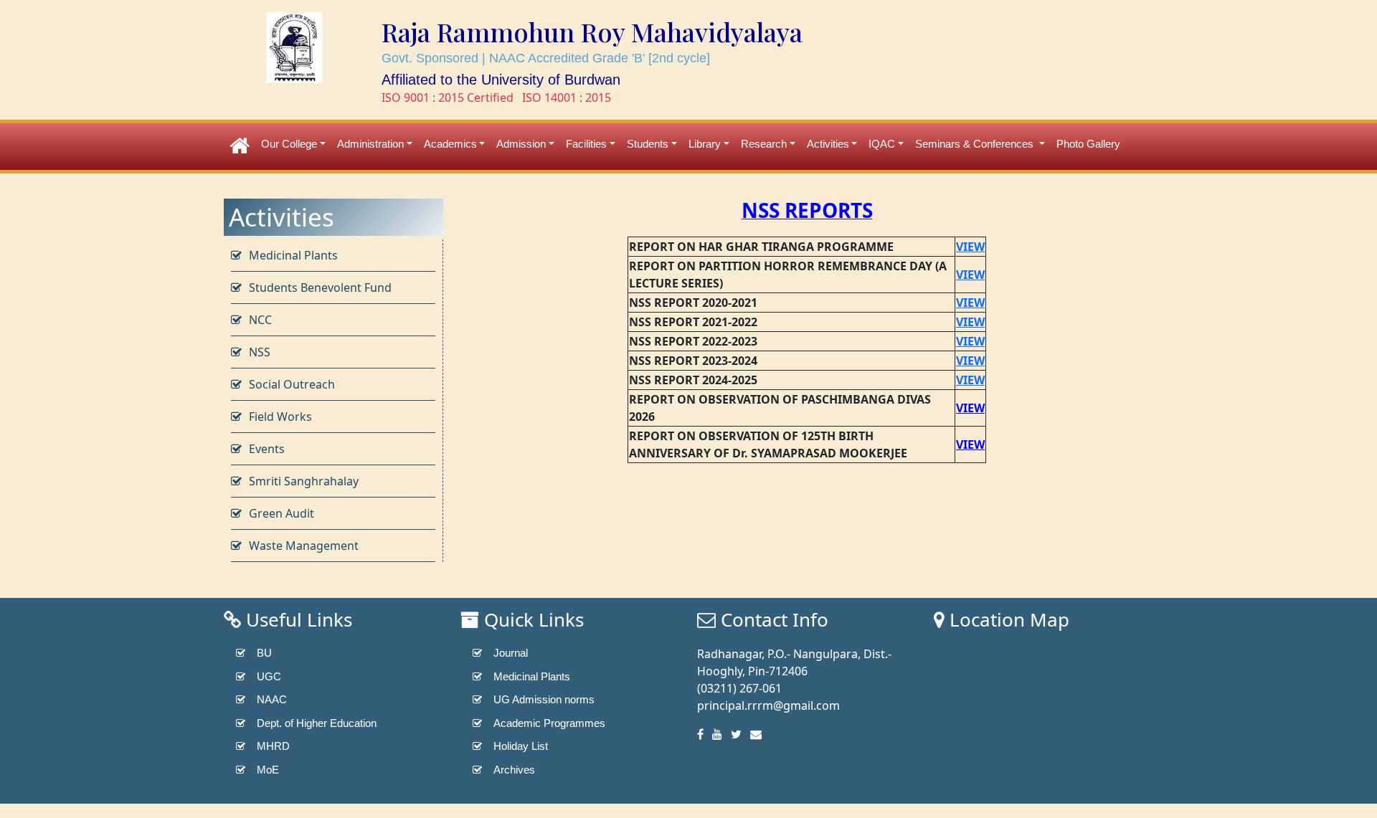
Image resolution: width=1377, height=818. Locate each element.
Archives (514, 770)
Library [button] (704, 144)
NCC (260, 320)
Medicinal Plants (293, 255)
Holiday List (520, 746)
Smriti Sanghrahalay (304, 481)
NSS (259, 352)
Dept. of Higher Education (317, 723)
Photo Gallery (1088, 144)
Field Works (280, 416)
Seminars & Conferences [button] (975, 144)
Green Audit (281, 513)
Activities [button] (828, 144)
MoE (268, 770)
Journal (510, 653)
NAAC (272, 699)
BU (264, 653)
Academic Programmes (549, 723)
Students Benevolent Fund (320, 287)
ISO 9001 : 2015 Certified (448, 97)
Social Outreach (292, 384)
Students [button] (647, 144)
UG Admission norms (544, 699)
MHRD (273, 746)
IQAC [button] (882, 144)
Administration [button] (370, 144)
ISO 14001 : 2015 (566, 97)
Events (267, 449)
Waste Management (304, 545)
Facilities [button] (586, 144)
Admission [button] (521, 144)
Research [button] (764, 144)
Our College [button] (289, 144)
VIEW (970, 302)
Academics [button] (450, 144)
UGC (269, 676)
